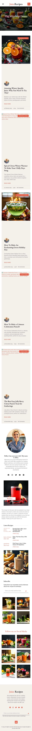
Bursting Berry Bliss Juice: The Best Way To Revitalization (20, 530)
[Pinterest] (23, 474)
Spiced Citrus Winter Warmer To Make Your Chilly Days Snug (16, 168)
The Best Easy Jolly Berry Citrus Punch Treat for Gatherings (14, 403)
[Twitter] (16, 474)
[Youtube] (19, 474)
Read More (7, 104)
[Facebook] (8, 474)
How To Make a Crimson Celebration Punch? (14, 325)
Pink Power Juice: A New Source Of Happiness (19, 544)
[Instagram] (12, 474)
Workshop (9, 498)
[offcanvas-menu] (3, 4)
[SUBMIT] (25, 591)
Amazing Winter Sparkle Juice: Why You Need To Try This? (15, 90)
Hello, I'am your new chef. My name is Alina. (16, 457)
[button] (28, 4)
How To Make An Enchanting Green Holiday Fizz (14, 247)
